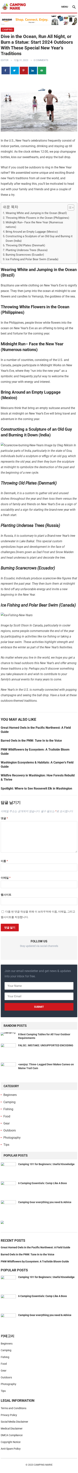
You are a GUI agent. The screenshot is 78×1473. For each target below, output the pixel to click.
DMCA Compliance (12, 1435)
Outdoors (9, 1130)
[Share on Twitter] (15, 70)
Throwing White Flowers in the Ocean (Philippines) (37, 218)
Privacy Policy (9, 1415)
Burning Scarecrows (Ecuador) (25, 254)
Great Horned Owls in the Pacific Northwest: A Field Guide (35, 1247)
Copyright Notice (10, 1442)
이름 (4, 861)
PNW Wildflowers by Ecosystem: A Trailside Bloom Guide (35, 1261)
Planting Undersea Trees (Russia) (27, 250)
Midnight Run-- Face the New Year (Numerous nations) (34, 225)
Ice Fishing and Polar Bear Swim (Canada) (32, 259)
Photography (12, 1137)
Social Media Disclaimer (14, 1421)
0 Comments (41, 60)
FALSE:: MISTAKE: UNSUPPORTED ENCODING (45, 1045)
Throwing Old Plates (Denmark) (25, 245)
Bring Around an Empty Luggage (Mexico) (32, 231)
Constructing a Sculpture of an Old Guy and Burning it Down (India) (39, 239)
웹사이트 (6, 894)
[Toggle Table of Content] (69, 207)
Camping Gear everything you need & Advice (44, 1202)
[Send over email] (42, 70)
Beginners (10, 1095)
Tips (6, 1144)
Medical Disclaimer (12, 1428)
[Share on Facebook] (6, 70)
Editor (4, 60)
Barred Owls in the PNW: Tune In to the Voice (31, 740)
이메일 (5, 877)
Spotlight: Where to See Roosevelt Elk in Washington (36, 788)
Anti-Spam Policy (11, 1448)
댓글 (4, 818)
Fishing (8, 1109)
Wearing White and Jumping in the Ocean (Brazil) (36, 213)
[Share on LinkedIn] (33, 70)
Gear (6, 1123)
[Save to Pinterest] (24, 70)
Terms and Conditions (13, 1408)
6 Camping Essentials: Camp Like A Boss (42, 1183)
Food (6, 1116)
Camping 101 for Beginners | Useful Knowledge (46, 1164)
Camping (7, 29)
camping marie (43, 1464)
